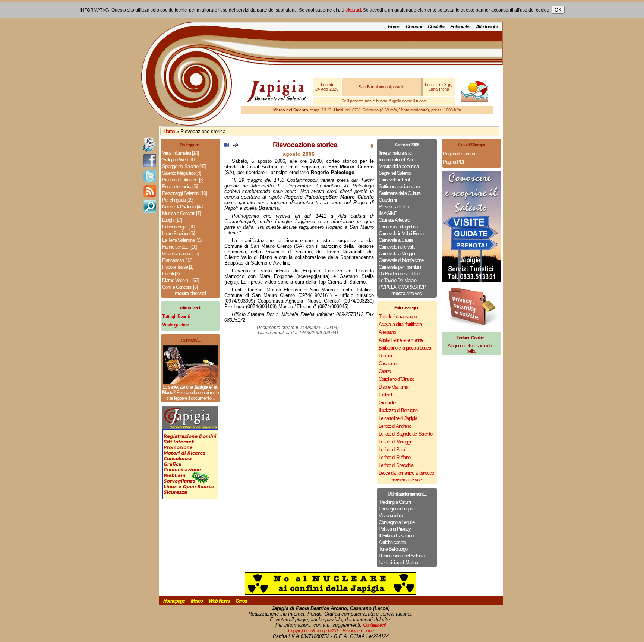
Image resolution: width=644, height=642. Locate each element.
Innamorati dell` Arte (396, 159)
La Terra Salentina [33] (182, 240)
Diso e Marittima (393, 387)
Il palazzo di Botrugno (398, 410)
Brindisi (385, 355)
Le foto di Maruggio (396, 442)
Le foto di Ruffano (394, 457)
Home (394, 26)
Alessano (387, 332)
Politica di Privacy (395, 529)
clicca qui (353, 10)
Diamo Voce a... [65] (180, 280)
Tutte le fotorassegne (398, 316)
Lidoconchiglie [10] (178, 227)
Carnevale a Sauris (396, 240)
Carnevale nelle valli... (398, 247)
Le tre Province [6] (178, 233)
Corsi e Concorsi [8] (180, 287)
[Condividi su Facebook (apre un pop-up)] (226, 145)
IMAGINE (388, 213)
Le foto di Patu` (392, 449)
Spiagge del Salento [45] (184, 166)
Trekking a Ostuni (395, 502)
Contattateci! (374, 625)
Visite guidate (391, 515)
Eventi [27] (171, 273)
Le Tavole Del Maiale (397, 280)
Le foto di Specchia (396, 465)
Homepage (174, 601)
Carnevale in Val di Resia (401, 233)
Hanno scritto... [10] (179, 247)
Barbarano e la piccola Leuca (405, 348)
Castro (385, 371)
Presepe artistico (394, 206)
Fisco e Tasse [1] (177, 267)
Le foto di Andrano (395, 426)
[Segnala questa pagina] (235, 145)
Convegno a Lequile (396, 509)
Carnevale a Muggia (397, 253)
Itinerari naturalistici (395, 153)
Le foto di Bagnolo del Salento (405, 434)
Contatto (436, 26)
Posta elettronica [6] (180, 186)
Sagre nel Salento (395, 173)
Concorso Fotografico (398, 227)
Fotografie (460, 26)
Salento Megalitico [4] (181, 173)
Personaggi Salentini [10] (184, 193)
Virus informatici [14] (180, 153)
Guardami (388, 200)
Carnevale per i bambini (400, 267)
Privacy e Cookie (357, 630)
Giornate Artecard (394, 220)
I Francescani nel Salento (401, 556)
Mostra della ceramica (399, 166)
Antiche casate (392, 542)
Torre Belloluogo (393, 549)
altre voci (190, 293)
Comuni (414, 26)
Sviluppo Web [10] (178, 159)
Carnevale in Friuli (394, 180)
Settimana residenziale (399, 186)
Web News (219, 601)
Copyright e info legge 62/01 (313, 630)
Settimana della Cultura (399, 193)
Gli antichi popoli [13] (180, 253)
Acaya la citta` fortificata (400, 324)
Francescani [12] (177, 260)
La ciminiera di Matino (398, 562)
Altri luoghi (487, 26)
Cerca (241, 601)
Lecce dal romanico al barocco (406, 473)
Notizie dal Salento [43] (182, 206)
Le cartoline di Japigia (398, 418)
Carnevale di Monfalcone (401, 260)
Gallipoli (385, 395)
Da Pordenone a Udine (399, 273)
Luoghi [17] (172, 220)
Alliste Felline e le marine (401, 340)
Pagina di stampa (459, 153)
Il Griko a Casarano (396, 535)
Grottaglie (387, 402)
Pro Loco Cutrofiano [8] (182, 180)
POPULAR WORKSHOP (402, 287)
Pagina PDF (454, 162)
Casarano (387, 363)
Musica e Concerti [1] (181, 213)
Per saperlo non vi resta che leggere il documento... (192, 395)
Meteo (197, 601)
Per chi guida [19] (177, 200)
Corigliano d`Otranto (396, 379)
